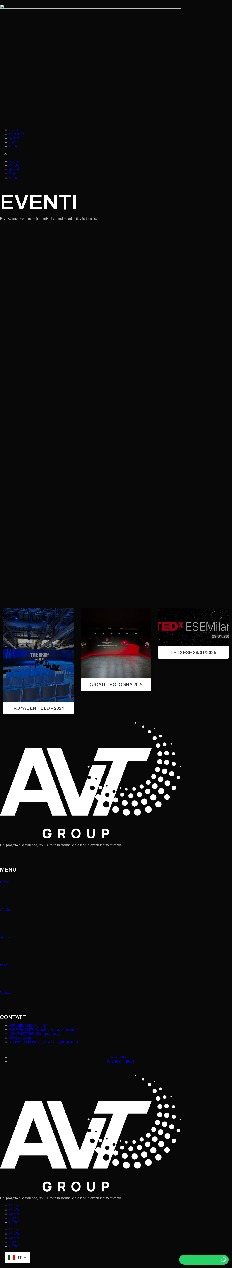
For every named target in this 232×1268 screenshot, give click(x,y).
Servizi (14, 138)
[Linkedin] (30, 856)
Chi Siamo (16, 134)
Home (13, 130)
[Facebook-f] (5, 856)
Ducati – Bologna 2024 (116, 684)
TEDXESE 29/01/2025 (193, 652)
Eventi (13, 142)
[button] (116, 154)
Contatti (14, 146)
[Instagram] (18, 856)
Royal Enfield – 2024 (38, 708)
